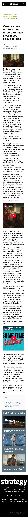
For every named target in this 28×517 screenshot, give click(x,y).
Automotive (13, 14)
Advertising (10, 501)
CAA (9, 401)
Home (5, 14)
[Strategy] (14, 4)
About (4, 499)
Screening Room (9, 18)
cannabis (14, 402)
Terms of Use (21, 501)
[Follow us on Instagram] (20, 496)
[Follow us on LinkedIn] (7, 496)
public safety (15, 405)
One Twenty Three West (15, 403)
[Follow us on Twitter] (16, 496)
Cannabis (14, 16)
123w (6, 401)
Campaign (7, 16)
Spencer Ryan (8, 406)
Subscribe (13, 499)
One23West (8, 405)
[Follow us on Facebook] (11, 496)
